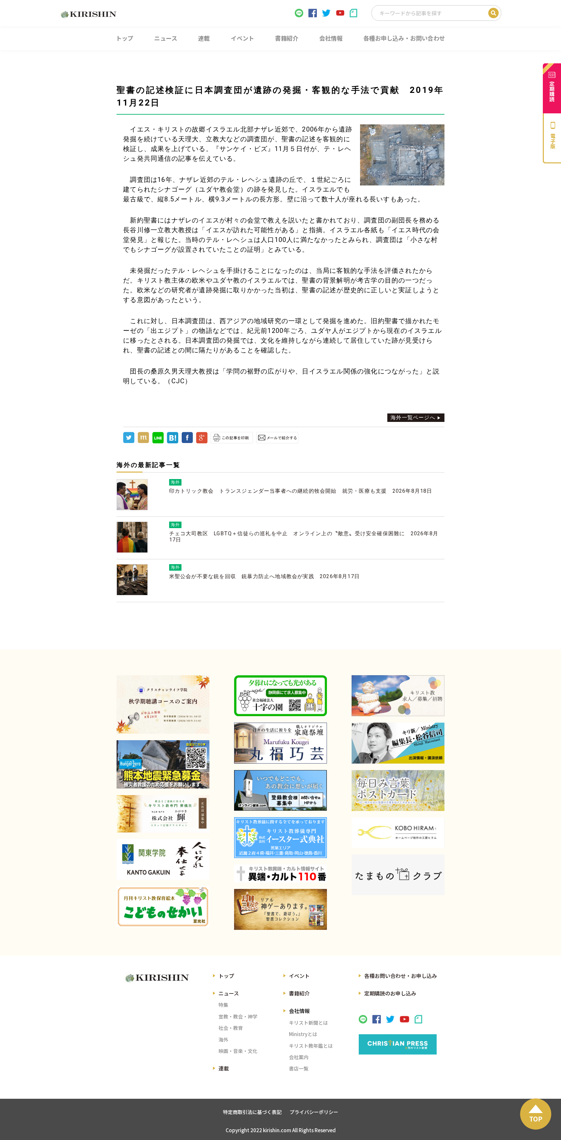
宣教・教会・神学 (237, 1016)
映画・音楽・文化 (237, 1050)
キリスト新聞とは (308, 1022)
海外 (223, 1039)
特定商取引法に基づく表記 (252, 1111)
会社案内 (298, 1057)
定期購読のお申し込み (390, 993)
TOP (535, 1118)
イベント (299, 976)
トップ (226, 976)
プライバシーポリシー (314, 1111)
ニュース (228, 993)
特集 (223, 1004)
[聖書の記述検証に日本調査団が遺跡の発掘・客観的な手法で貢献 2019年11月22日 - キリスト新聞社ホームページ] (172, 441)
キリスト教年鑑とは (311, 1045)
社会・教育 (230, 1027)
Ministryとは (303, 1034)
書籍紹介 (299, 993)
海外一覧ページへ (413, 417)
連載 (223, 1068)
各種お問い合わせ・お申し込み (400, 976)
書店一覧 (298, 1068)
